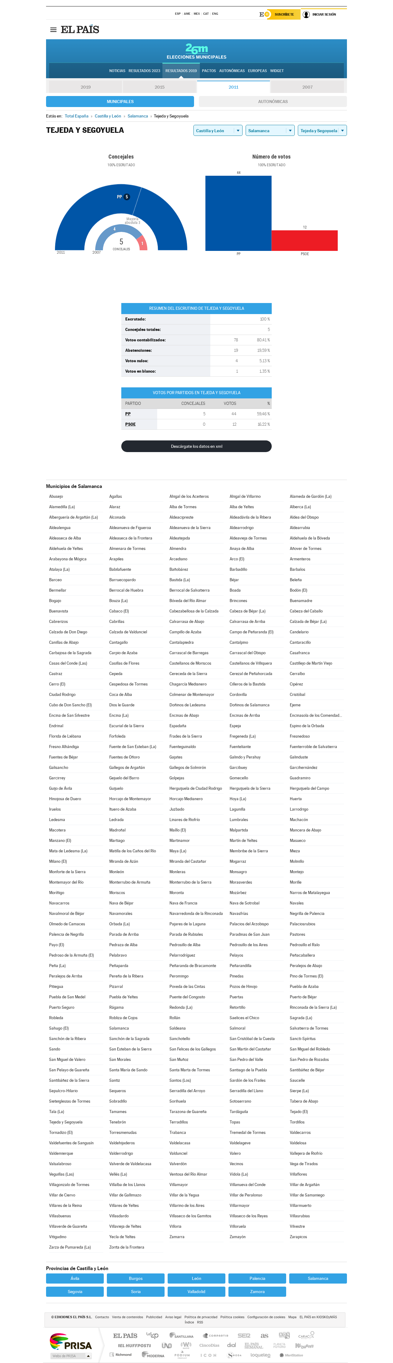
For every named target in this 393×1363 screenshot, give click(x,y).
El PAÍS (125, 1336)
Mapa (292, 1317)
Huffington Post (133, 1345)
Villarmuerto (300, 1205)
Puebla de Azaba (304, 986)
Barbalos (297, 569)
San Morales (120, 1059)
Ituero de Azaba (122, 809)
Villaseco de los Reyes (249, 1216)
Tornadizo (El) (61, 1132)
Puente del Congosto (187, 997)
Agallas (115, 496)
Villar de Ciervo (62, 1195)
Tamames (117, 1111)
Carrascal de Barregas (188, 653)
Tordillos (297, 1122)
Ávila (75, 1278)
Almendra (177, 548)
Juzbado (176, 809)
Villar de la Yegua (184, 1195)
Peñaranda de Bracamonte (192, 965)
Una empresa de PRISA (71, 1341)
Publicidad (154, 1317)
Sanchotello (179, 1038)
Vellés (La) (118, 1174)
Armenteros (300, 559)
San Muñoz (179, 1059)
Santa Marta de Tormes (189, 1070)
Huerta (296, 799)
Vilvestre (297, 1226)
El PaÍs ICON (208, 1354)
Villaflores (298, 1174)
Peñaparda (118, 965)
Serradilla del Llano (246, 1090)
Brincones (238, 600)
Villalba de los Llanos (127, 1184)
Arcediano (178, 559)
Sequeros (117, 1090)
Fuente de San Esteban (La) (132, 746)
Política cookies (232, 1317)
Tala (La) (56, 1111)
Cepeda (116, 673)
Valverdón (178, 1163)
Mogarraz (238, 861)
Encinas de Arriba (245, 715)
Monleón (116, 872)
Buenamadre (301, 600)
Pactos (209, 71)
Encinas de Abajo (184, 715)
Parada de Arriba (124, 934)
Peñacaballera (302, 955)
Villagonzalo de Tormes (69, 1184)
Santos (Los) (180, 1080)
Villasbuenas (60, 1216)
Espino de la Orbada (307, 726)
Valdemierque (61, 1153)
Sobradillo (118, 1101)
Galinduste (299, 757)
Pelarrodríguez (182, 955)
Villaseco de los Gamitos (190, 1216)
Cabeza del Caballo (306, 611)
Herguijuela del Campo (309, 788)
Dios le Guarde (121, 705)
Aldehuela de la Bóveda (310, 538)
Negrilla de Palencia (307, 913)
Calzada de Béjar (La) (308, 621)
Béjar (234, 580)
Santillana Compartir (215, 1336)
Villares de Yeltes (124, 1205)
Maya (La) (177, 851)
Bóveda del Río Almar (187, 600)
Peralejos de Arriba (65, 976)
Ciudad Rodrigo (62, 694)
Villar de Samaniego (307, 1195)
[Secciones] (53, 29)
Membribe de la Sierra (249, 851)
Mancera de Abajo (305, 830)
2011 (233, 87)
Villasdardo (119, 1216)
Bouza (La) (118, 600)
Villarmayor (240, 1205)
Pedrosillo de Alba (184, 945)
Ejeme (295, 705)
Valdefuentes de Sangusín (71, 1143)
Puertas (236, 997)
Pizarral (116, 986)
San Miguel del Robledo (310, 1049)
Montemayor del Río (66, 882)
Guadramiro (300, 778)
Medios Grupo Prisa (70, 1356)
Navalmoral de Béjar (66, 913)
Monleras (177, 872)
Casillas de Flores (124, 663)
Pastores (297, 934)
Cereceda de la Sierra (188, 673)
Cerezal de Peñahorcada (251, 673)
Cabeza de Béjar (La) (248, 611)
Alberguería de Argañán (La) (73, 517)
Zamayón (238, 1236)
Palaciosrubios (302, 924)
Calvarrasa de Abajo (186, 621)
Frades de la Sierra (185, 736)
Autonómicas (273, 101)
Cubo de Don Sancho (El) (70, 705)
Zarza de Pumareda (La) (70, 1247)
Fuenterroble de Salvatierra (313, 746)
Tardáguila (239, 1111)
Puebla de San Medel (67, 997)
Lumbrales (239, 819)
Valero (235, 1153)
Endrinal (56, 726)
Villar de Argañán (305, 1184)
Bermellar (57, 590)
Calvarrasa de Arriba (247, 621)
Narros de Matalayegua (310, 892)
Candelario (299, 632)
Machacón (299, 819)
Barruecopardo (122, 580)
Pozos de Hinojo (243, 986)
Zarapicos (298, 1236)
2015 (160, 87)
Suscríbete (284, 14)
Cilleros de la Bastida (248, 684)
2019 (86, 87)
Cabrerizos (58, 621)
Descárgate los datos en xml (196, 446)
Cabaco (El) (119, 611)
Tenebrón (117, 1122)
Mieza (295, 851)
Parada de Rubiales (186, 934)
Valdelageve (240, 1143)
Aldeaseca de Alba (65, 538)
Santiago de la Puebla (248, 1070)
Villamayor (178, 1184)
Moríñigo (56, 892)
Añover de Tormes (305, 548)
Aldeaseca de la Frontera (130, 538)
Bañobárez (178, 569)
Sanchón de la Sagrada (129, 1038)
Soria (136, 1291)
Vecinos (236, 1163)
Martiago (117, 840)
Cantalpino (239, 642)
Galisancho (58, 767)
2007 (307, 87)
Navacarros (59, 903)
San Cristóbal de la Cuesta (252, 1038)
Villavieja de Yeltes (125, 1226)
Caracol (304, 1336)
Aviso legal (173, 1317)
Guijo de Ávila (60, 788)
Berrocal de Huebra (126, 590)
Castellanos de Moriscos (190, 663)
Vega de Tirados (304, 1163)
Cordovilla (238, 694)
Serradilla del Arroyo (187, 1090)
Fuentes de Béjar (63, 757)
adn (282, 1336)
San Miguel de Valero (67, 1059)
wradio (185, 1345)
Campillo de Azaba (185, 632)
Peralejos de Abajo (306, 965)
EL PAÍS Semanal (254, 1345)
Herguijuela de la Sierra (250, 788)
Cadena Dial (231, 1345)
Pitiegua (56, 986)
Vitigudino (57, 1236)
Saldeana (177, 1028)
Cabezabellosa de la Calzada (194, 611)
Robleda (56, 1018)
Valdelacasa (179, 1143)
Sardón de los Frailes (248, 1080)
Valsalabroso (60, 1163)
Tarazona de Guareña (188, 1111)
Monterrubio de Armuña (129, 882)
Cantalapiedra (181, 642)
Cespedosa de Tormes (128, 684)
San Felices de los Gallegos (192, 1049)
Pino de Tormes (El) (306, 976)
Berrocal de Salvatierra (189, 590)
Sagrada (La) (301, 1018)
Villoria (175, 1226)
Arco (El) (237, 559)
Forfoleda (117, 736)
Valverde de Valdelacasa (130, 1163)
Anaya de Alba (242, 548)
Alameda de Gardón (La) (311, 496)
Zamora (257, 1291)
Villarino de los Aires (186, 1205)
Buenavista (58, 611)
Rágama (116, 1007)
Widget (277, 71)
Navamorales (120, 913)
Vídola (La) (239, 1174)
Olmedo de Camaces (67, 924)
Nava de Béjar (121, 903)
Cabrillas (116, 621)
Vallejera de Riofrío (306, 1153)
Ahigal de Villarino (245, 496)
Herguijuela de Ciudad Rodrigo (195, 788)
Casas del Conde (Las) (68, 663)
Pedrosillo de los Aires (249, 945)
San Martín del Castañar (250, 1049)
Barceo (55, 580)
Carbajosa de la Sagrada (70, 653)
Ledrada (116, 819)
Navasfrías (239, 913)
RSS (200, 1322)
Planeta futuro (277, 1345)
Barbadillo (238, 569)
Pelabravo (118, 955)
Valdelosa (298, 1143)
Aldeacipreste (181, 517)
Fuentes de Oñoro (124, 757)
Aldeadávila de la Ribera (250, 517)
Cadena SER (242, 1336)
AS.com (261, 1336)
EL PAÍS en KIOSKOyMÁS (318, 1317)
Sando (54, 1049)
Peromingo (179, 976)
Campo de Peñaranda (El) (252, 632)
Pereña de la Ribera (126, 976)
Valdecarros (300, 1132)
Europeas (257, 71)
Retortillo (237, 1007)
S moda (233, 1354)
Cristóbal (297, 694)
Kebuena (299, 1345)
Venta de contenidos (127, 1317)
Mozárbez (238, 892)
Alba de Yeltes (242, 507)
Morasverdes (241, 882)
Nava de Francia (183, 903)
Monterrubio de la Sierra (190, 882)
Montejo (297, 872)
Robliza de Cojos (123, 1018)
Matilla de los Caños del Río (132, 851)
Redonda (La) (181, 1007)
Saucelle (297, 1080)
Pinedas (236, 976)
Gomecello (239, 778)
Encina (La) (119, 715)
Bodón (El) (298, 590)
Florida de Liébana (65, 736)
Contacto (102, 1317)
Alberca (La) (300, 507)
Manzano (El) (60, 840)
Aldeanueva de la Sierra (190, 527)
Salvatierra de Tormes (309, 1028)
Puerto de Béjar (303, 997)
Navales (297, 903)
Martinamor (179, 840)
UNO (167, 1345)
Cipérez (296, 684)
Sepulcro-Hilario (63, 1090)
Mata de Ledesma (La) (68, 851)
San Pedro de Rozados (309, 1059)
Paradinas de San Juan (250, 934)
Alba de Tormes (182, 507)
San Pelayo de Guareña (69, 1070)
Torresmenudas (123, 1132)
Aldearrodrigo (242, 527)
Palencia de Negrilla (66, 934)
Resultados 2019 (181, 71)
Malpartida (239, 830)
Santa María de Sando (128, 1070)
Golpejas (176, 778)
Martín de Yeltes (243, 840)
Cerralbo (297, 673)
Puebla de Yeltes (123, 997)
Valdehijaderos (122, 1143)
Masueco (297, 840)
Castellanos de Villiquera (251, 663)
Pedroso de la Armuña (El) (71, 955)
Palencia (257, 1278)
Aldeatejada (179, 538)
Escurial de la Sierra (126, 726)
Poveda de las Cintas (187, 986)
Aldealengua (60, 527)
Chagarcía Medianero (188, 684)
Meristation (290, 1354)
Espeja (235, 726)
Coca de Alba (120, 694)
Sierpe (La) (299, 1090)
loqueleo (261, 1354)
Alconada (117, 517)
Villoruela (238, 1226)
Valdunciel (178, 1153)
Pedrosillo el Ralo (305, 945)
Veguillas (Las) (61, 1174)
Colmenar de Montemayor (191, 694)
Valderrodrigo (121, 1153)
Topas (235, 1122)
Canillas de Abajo (64, 642)
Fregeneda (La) (243, 736)
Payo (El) (56, 945)
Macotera (57, 830)
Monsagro (238, 872)
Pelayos (236, 955)
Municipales (120, 101)
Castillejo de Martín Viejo (311, 663)
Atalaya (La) (59, 569)
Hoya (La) (238, 799)
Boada (235, 590)
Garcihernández (303, 767)
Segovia (75, 1291)
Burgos (135, 1278)
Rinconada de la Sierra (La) (313, 1007)
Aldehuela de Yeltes (66, 548)
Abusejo (56, 496)
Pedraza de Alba (123, 945)
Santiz (114, 1080)
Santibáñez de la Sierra (69, 1080)
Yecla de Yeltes (122, 1236)
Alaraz (114, 507)
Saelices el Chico (244, 1018)
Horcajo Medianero (186, 799)
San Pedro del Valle (246, 1059)
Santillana (183, 1336)
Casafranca (300, 653)
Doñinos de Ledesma (187, 705)
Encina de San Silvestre (69, 715)
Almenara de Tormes (127, 548)
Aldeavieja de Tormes (248, 538)
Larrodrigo (299, 809)
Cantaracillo (300, 642)
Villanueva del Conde (248, 1184)
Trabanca (177, 1132)
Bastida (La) (179, 580)
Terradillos (178, 1122)
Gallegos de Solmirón (187, 767)
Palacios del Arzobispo (249, 924)
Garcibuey (238, 767)
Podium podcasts (181, 1354)
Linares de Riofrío (184, 819)
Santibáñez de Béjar (307, 1070)
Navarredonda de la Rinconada (196, 913)
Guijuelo (116, 788)
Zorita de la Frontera (126, 1247)
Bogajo (55, 600)
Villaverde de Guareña (68, 1226)
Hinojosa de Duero (65, 799)
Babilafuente (120, 569)
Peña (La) (57, 965)
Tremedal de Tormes (248, 1132)
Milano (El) (58, 861)
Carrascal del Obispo (248, 653)
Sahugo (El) (59, 1028)
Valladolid (196, 1291)
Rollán (174, 1018)
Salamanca (119, 1028)
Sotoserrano (240, 1101)
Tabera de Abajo (304, 1101)
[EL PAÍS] (81, 29)
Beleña (296, 580)
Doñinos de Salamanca (250, 705)
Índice (189, 1322)
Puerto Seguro (61, 1007)
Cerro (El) (57, 684)
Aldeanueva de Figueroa (130, 527)
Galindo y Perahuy (245, 757)
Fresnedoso (300, 736)
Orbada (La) (119, 924)
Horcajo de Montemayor (130, 799)
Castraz (55, 673)
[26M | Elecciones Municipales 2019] (196, 51)
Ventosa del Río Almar (188, 1174)
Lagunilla (237, 809)
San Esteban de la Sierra (130, 1049)
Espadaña (177, 726)
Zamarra (177, 1236)
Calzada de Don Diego (68, 632)
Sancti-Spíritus (303, 1038)
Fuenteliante (240, 746)
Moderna (151, 1354)
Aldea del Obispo (304, 517)
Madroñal (117, 830)
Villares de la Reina (65, 1205)
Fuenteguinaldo (182, 746)
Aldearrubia (300, 527)
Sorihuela (177, 1101)
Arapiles (116, 559)
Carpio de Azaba (123, 653)
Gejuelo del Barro (124, 778)
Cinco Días (208, 1345)
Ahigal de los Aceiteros (189, 496)
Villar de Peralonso (246, 1195)
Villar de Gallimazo (125, 1195)
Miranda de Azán (123, 861)
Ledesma (57, 819)
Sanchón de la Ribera (67, 1038)
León (196, 1278)
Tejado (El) (299, 1111)
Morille (296, 882)
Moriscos (117, 892)
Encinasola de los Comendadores (317, 715)
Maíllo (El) (177, 830)
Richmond (121, 1354)
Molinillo (297, 861)
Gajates (175, 757)
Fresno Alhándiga (64, 746)
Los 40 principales (154, 1336)
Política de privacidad (201, 1317)
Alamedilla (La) (62, 507)
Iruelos (55, 809)
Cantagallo (118, 642)
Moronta (176, 892)
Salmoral (237, 1028)
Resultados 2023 (144, 71)
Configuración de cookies (266, 1317)
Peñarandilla (240, 965)
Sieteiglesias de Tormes (69, 1101)
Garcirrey (57, 778)
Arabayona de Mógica (68, 559)
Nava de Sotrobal (244, 903)
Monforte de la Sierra (67, 872)
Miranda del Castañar (187, 861)
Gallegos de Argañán (127, 767)
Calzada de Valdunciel (128, 632)
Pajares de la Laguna (187, 924)
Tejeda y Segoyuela (66, 1122)
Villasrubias (300, 1216)
